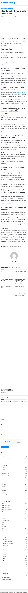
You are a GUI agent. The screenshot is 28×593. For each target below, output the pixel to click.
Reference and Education (7, 543)
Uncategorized (5, 573)
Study (3, 560)
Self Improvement (6, 549)
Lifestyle (4, 526)
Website (3, 429)
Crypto (3, 480)
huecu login (24, 592)
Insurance (4, 513)
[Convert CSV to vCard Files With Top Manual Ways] (21, 289)
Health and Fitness (6, 505)
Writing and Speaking (6, 579)
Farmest (4, 486)
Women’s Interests (6, 577)
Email (2, 424)
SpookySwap (15, 592)
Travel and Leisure (6, 569)
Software (4, 556)
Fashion (3, 488)
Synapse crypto (3, 592)
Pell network (9, 592)
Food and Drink (5, 494)
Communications (5, 473)
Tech (3, 562)
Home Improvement (6, 511)
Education (4, 484)
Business (4, 467)
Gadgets (4, 497)
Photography (5, 535)
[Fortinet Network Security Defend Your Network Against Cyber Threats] (21, 274)
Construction (5, 477)
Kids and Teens (5, 520)
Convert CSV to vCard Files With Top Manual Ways (20, 295)
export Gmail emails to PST (19, 92)
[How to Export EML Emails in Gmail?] (7, 274)
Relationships (5, 545)
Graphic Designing (6, 501)
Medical (3, 528)
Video (3, 575)
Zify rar (4, 16)
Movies (3, 530)
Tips (3, 566)
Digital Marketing (5, 482)
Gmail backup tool (19, 243)
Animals (3, 456)
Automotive (4, 463)
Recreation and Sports (7, 541)
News (3, 533)
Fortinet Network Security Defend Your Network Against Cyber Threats (20, 280)
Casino (3, 469)
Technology (4, 564)
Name (2, 419)
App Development (6, 458)
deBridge (20, 592)
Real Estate (4, 539)
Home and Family (6, 507)
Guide (3, 503)
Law (3, 522)
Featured (4, 490)
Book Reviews (5, 465)
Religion (3, 547)
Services (4, 554)
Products (4, 537)
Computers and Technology (7, 8)
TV (2, 571)
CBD (3, 471)
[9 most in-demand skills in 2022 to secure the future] (7, 337)
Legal (3, 524)
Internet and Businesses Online (8, 516)
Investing (4, 518)
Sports (3, 558)
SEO (3, 552)
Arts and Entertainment (7, 461)
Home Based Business (7, 509)
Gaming (3, 499)
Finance (3, 492)
